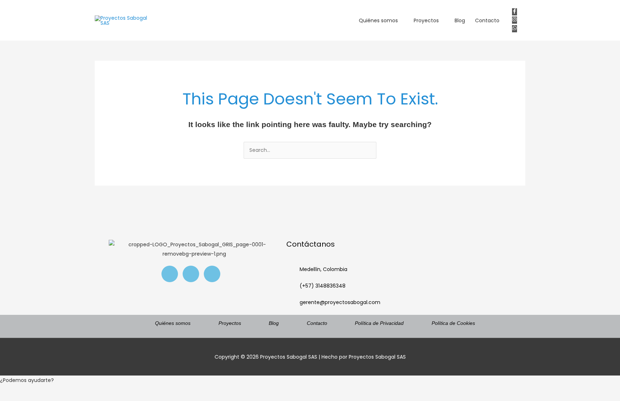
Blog (460, 20)
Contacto (487, 20)
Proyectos (426, 20)
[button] (310, 380)
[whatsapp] (516, 28)
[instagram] (516, 20)
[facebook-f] (516, 11)
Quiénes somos (378, 20)
